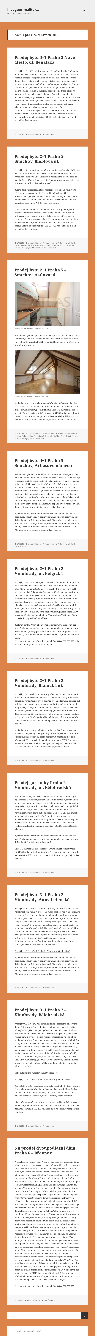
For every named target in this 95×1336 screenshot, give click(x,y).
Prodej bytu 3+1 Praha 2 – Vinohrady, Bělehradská (40, 1012)
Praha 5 (61, 243)
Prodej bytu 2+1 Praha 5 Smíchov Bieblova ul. (39, 248)
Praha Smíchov (27, 436)
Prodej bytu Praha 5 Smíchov (33, 438)
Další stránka (84, 1315)
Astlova (60, 433)
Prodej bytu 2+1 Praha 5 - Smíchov (47, 436)
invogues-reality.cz (23, 9)
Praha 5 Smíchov (71, 243)
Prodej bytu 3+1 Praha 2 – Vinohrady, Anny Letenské (42, 897)
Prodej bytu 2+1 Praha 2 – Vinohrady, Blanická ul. (40, 683)
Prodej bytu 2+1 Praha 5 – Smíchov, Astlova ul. (40, 272)
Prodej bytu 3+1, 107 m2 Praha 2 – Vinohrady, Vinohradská (42, 951)
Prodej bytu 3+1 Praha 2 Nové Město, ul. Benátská (45, 60)
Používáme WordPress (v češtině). (28, 1331)
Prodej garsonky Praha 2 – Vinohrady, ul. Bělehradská (43, 785)
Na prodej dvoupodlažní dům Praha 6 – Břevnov (45, 1150)
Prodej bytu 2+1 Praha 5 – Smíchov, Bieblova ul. (40, 159)
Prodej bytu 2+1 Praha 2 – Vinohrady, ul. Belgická (40, 571)
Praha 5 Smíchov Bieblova (24, 245)
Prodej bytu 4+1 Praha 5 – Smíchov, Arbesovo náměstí (43, 463)
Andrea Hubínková (34, 134)
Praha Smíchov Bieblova (44, 245)
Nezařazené (49, 134)
